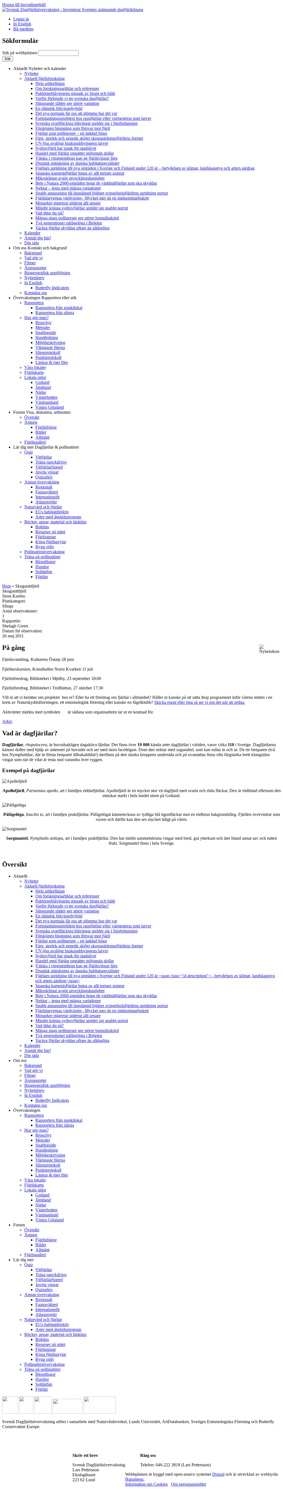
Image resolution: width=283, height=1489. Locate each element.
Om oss (40, 247)
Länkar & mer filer (51, 362)
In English (22, 24)
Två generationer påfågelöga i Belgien (68, 223)
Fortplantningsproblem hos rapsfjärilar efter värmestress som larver (93, 118)
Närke (40, 392)
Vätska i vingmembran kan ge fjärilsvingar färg (76, 158)
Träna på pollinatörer (42, 556)
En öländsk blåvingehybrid (58, 108)
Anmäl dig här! (37, 238)
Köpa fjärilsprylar (50, 541)
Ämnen (30, 422)
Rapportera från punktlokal (58, 307)
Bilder (40, 432)
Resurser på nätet (50, 531)
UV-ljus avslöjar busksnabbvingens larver (71, 143)
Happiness (134, 1479)
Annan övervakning (41, 482)
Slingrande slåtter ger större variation (67, 103)
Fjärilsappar (45, 536)
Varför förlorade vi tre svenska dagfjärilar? (72, 98)
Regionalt (43, 487)
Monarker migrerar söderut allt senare (68, 203)
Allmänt (42, 437)
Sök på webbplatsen (20, 52)
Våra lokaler (35, 367)
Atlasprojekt (46, 502)
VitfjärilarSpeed (49, 467)
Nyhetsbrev (34, 277)
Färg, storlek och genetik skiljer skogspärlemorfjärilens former (89, 138)
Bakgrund (33, 252)
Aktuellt (39, 68)
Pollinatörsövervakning (44, 551)
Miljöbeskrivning (50, 342)
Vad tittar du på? (49, 213)
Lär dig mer (46, 447)
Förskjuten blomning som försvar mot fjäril (72, 128)
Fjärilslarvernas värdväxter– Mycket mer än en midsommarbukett (92, 198)
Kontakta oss (35, 292)
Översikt (31, 417)
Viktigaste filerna (50, 347)
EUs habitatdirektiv (52, 512)
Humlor (42, 566)
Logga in (21, 19)
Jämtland (43, 387)
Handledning (46, 337)
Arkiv (7, 721)
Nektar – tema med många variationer (68, 188)
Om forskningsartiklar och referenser (67, 88)
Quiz (28, 452)
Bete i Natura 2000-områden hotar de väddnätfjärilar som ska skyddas (96, 183)
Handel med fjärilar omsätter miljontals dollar (74, 153)
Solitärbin (43, 571)
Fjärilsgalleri (35, 442)
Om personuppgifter (188, 1484)
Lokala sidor (35, 377)
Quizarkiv (44, 477)
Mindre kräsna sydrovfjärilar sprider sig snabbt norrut (81, 208)
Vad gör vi (33, 257)
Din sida (31, 243)
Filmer (30, 262)
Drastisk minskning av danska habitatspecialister (77, 163)
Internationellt (47, 497)
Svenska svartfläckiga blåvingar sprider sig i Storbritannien (86, 123)
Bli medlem (23, 29)
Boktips (42, 526)
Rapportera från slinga (54, 312)
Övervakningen (45, 297)
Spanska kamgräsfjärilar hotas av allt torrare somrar (79, 173)
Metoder (42, 327)
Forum (41, 412)
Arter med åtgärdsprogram (58, 517)
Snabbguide (45, 332)
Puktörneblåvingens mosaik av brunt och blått (75, 93)
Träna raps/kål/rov (51, 462)
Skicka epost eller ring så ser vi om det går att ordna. (199, 702)
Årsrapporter (35, 267)
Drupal (218, 1474)
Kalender (32, 233)
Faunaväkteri (46, 492)
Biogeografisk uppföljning (47, 272)
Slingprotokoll (47, 352)
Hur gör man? (36, 317)
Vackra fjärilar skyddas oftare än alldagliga (72, 228)
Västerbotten (46, 397)
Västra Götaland (49, 407)
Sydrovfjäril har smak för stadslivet (65, 148)
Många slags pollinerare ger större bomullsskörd (77, 218)
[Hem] (72, 9)
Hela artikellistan (50, 83)
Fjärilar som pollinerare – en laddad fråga (71, 133)
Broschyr (43, 322)
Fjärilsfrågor (46, 427)
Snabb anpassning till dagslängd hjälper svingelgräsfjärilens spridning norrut (101, 193)
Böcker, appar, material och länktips (55, 521)
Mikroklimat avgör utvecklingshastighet (69, 178)
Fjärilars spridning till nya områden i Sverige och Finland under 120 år (145, 168)
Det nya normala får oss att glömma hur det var (76, 113)
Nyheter (31, 73)
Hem (6, 586)
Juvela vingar (47, 472)
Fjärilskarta (34, 372)
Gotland (42, 382)
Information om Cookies (146, 1484)
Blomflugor (45, 561)
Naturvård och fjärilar (43, 507)
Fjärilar (41, 576)
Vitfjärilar (43, 457)
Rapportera (34, 302)
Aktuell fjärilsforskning (44, 78)
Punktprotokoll (48, 357)
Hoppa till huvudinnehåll (24, 4)
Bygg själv (44, 546)
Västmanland (46, 402)
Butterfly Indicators (52, 287)
